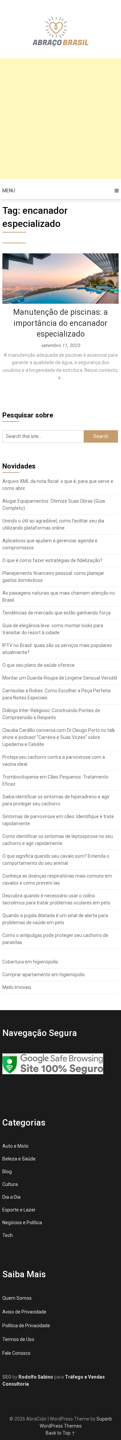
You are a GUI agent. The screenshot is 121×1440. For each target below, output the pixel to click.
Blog (7, 1171)
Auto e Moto (15, 1146)
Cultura (10, 1184)
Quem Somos (17, 1298)
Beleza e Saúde (19, 1158)
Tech (7, 1235)
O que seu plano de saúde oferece (38, 665)
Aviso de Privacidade (24, 1311)
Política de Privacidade (26, 1325)
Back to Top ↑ (60, 1433)
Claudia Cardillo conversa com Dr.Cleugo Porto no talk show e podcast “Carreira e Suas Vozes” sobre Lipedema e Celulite (58, 737)
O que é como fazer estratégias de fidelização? (52, 560)
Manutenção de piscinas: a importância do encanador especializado (60, 323)
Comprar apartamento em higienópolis (43, 974)
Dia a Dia (11, 1197)
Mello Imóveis (16, 987)
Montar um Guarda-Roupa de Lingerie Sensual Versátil (59, 678)
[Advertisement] (60, 118)
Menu (8, 190)
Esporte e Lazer (19, 1209)
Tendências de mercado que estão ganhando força (56, 612)
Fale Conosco (16, 1353)
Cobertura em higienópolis (30, 961)
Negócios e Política (22, 1222)
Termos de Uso (18, 1339)
